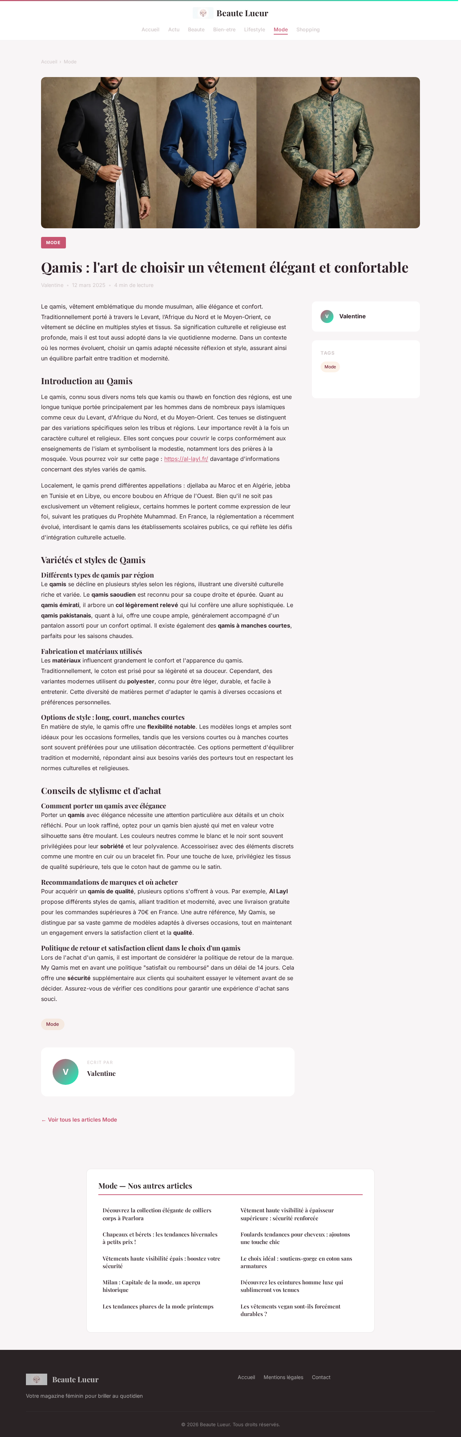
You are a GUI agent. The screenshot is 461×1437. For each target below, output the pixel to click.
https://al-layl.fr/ (186, 458)
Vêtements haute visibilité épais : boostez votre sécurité (161, 1262)
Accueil (151, 29)
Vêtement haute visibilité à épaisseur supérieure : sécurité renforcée (287, 1214)
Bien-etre (224, 29)
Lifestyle (254, 29)
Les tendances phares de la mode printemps (158, 1306)
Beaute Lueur (242, 12)
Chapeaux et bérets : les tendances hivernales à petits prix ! (160, 1238)
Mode (281, 29)
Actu (173, 29)
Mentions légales (283, 1377)
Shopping (308, 29)
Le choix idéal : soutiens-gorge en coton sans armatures (296, 1262)
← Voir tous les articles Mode (79, 1119)
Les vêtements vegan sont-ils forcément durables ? (290, 1310)
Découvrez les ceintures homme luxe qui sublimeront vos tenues (292, 1286)
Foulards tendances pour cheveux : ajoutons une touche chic (295, 1238)
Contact (321, 1377)
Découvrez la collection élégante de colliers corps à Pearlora (157, 1214)
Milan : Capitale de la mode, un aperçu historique (151, 1286)
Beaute (196, 29)
